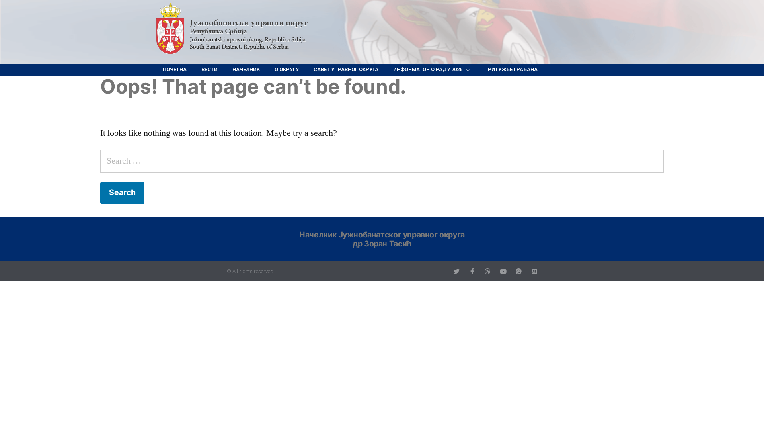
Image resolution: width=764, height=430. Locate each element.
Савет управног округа (346, 69)
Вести (209, 69)
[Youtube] (503, 271)
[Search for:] (382, 160)
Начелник (246, 69)
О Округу (287, 69)
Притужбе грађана (511, 69)
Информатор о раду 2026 (427, 69)
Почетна (175, 69)
